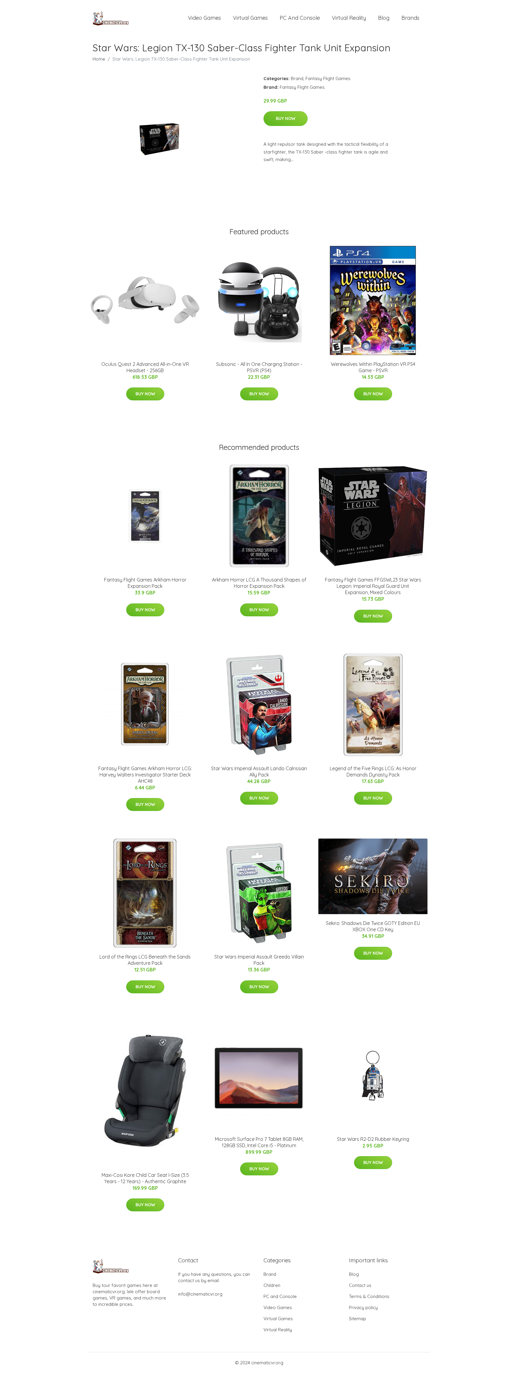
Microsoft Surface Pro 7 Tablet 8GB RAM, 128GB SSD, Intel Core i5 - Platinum (259, 1142)
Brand (297, 78)
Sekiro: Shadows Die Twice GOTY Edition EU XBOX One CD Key (373, 926)
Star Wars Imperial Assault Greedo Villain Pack (259, 960)
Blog (383, 17)
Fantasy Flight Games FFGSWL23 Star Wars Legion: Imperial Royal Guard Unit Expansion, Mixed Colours (373, 586)
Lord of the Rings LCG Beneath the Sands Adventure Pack (145, 960)
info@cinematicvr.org (200, 1294)
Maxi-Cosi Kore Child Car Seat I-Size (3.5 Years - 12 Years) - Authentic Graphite (145, 1178)
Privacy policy (363, 1307)
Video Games (204, 17)
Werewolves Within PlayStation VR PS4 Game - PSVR (373, 367)
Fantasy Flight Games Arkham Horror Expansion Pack (145, 583)
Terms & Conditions (369, 1296)
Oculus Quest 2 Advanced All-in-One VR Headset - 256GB (145, 367)
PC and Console (300, 17)
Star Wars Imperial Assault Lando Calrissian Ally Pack (259, 771)
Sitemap (357, 1318)
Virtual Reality (349, 17)
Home (99, 59)
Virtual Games (250, 17)
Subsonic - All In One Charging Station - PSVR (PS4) (259, 367)
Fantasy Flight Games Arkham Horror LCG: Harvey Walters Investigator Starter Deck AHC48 (145, 774)
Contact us (360, 1285)
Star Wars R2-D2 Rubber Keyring (373, 1139)
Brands (410, 17)
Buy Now (285, 118)
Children (271, 1285)
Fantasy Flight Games (327, 78)
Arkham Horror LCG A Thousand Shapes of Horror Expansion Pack (259, 583)
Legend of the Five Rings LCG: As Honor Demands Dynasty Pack (373, 771)
